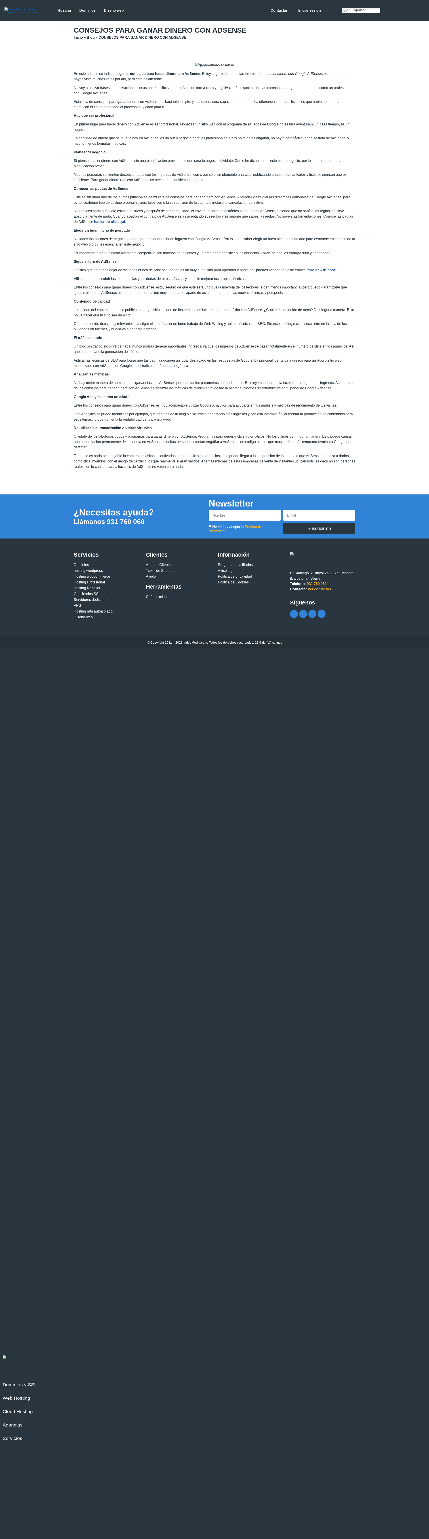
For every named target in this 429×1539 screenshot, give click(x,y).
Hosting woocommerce (92, 576)
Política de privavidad (235, 576)
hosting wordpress (88, 570)
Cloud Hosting (18, 1411)
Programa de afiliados (235, 565)
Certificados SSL (87, 594)
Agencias (13, 1424)
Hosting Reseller (87, 588)
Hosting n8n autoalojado (93, 611)
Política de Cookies (233, 582)
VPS (77, 605)
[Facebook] (294, 614)
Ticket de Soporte (160, 570)
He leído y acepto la (235, 528)
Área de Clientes (159, 565)
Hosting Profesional (89, 582)
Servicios (12, 1438)
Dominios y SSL (20, 1384)
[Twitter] (303, 614)
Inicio (78, 37)
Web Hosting (16, 1398)
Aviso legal (227, 570)
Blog (91, 37)
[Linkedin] (322, 614)
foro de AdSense (321, 270)
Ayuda (151, 576)
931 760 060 (109, 521)
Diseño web (83, 617)
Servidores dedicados (91, 600)
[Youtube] (312, 614)
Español (358, 10)
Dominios (81, 565)
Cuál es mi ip (156, 597)
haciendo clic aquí (109, 222)
